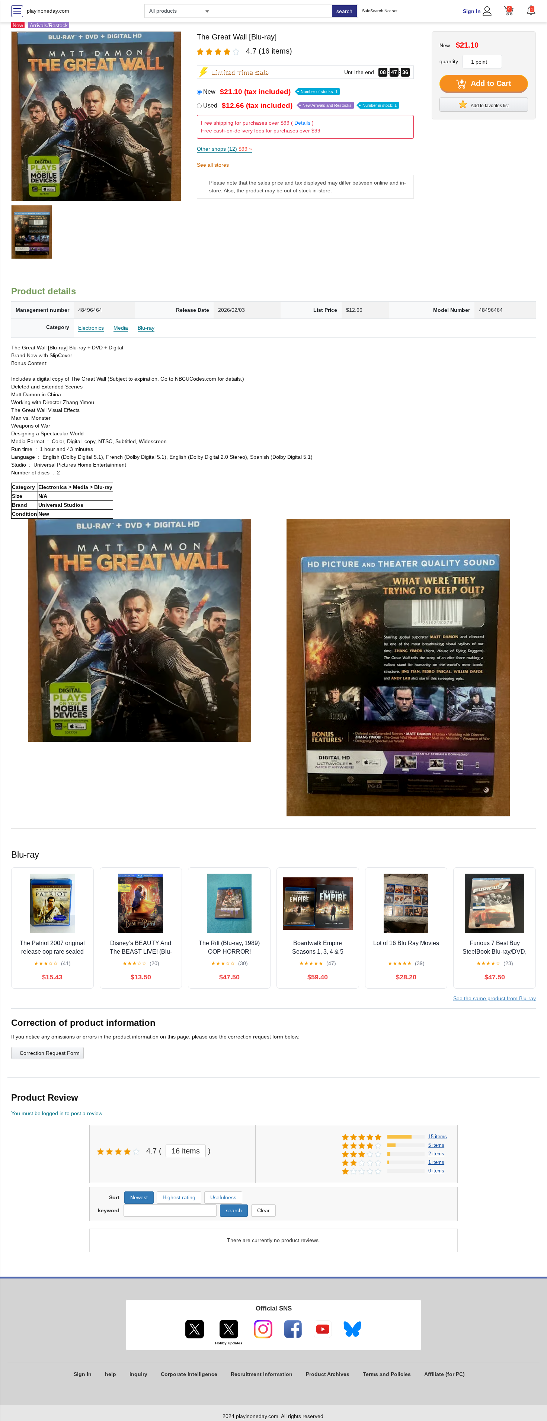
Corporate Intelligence (189, 1374)
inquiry (138, 1374)
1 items (436, 1162)
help (110, 1374)
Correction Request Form (50, 1053)
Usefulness (223, 1197)
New (270, 92)
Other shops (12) (224, 149)
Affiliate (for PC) (444, 1374)
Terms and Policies (387, 1374)
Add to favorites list (489, 105)
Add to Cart (490, 83)
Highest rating (179, 1197)
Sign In (472, 11)
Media (120, 328)
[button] (531, 10)
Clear (263, 1210)
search (344, 11)
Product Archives (327, 1374)
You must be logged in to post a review (56, 1113)
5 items (436, 1145)
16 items (186, 1151)
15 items (437, 1136)
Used (300, 105)
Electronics (91, 328)
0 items (436, 1171)
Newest (139, 1197)
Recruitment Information (261, 1374)
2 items (436, 1153)
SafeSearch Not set (379, 11)
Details (302, 123)
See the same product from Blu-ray (494, 998)
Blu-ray (146, 328)
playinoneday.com (48, 11)
